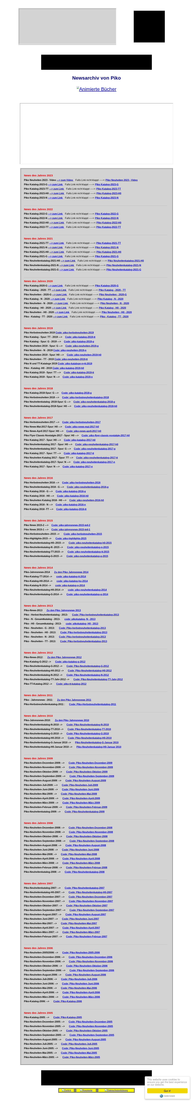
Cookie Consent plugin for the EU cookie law (167, 1096)
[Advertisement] (149, 26)
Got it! (167, 1091)
